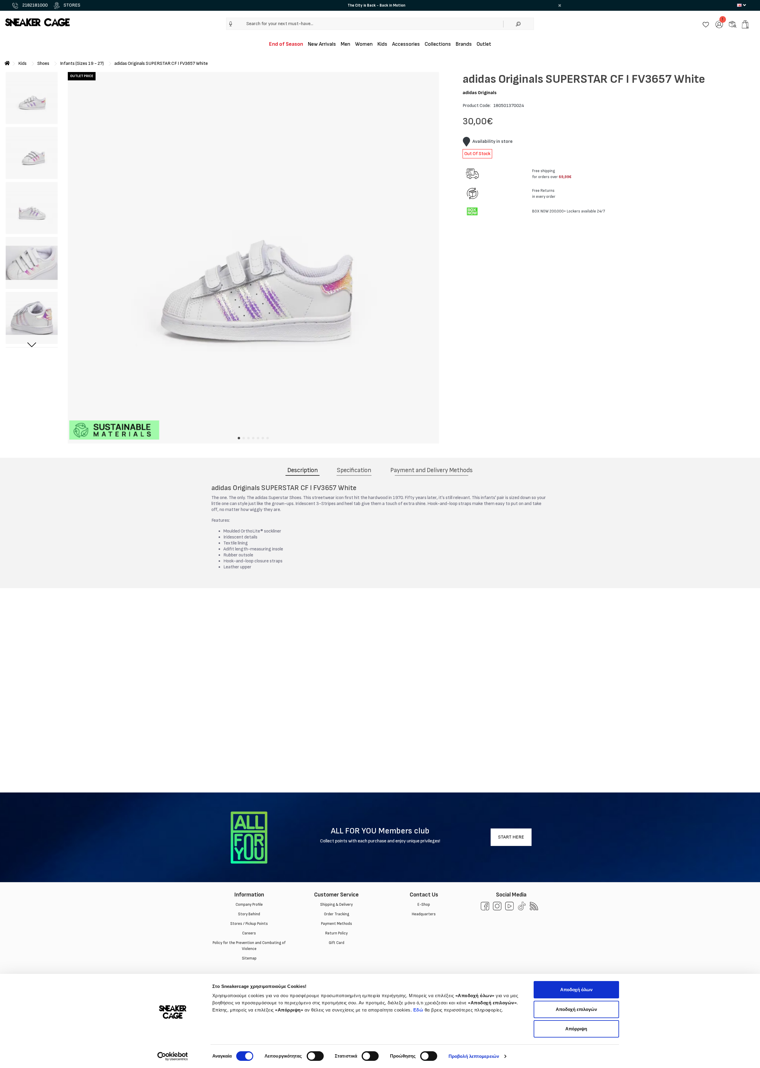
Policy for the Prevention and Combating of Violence (249, 945)
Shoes (43, 63)
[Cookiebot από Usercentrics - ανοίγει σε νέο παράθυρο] (172, 1056)
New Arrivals (322, 44)
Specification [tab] (354, 470)
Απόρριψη (576, 1028)
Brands (464, 44)
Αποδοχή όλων (576, 989)
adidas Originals (480, 93)
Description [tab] (302, 470)
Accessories (406, 44)
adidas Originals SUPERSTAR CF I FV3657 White (161, 63)
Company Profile (248, 904)
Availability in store (492, 141)
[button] (230, 24)
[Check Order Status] (732, 24)
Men (345, 44)
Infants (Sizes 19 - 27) (82, 63)
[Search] (518, 24)
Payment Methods (336, 923)
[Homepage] (7, 63)
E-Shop (423, 904)
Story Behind (249, 914)
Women (364, 44)
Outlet (484, 44)
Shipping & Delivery (336, 904)
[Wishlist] (705, 24)
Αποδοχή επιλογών (576, 1009)
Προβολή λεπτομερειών (474, 1056)
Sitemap (249, 958)
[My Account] (719, 24)
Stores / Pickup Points (249, 923)
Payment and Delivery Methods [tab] (431, 470)
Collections (438, 44)
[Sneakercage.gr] (37, 22)
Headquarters (424, 914)
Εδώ (418, 1009)
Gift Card (336, 942)
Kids (382, 44)
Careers (249, 933)
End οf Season (286, 44)
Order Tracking (336, 914)
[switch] (315, 1056)
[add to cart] (745, 24)
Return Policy (336, 933)
